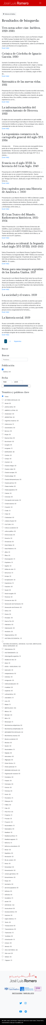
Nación (8, 746)
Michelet (8, 715)
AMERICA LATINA (11, 410)
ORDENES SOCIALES (12, 770)
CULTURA (9, 524)
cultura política (10, 531)
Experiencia (9, 583)
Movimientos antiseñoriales (14, 729)
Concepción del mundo (13, 500)
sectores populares (11, 888)
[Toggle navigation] (40, 3)
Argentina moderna (12, 421)
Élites (7, 555)
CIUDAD (8, 462)
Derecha (8, 538)
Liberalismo (9, 697)
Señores (8, 891)
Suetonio (8, 915)
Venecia (8, 946)
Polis (7, 808)
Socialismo (9, 898)
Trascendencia (10, 929)
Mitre (7, 718)
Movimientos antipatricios (13, 725)
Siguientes (17, 341)
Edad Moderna (10, 548)
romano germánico (11, 874)
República (9, 853)
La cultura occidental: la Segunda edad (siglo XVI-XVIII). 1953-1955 (23, 245)
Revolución (9, 856)
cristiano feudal (10, 521)
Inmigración (9, 680)
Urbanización (10, 939)
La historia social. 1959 (16, 317)
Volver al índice (9, 14)
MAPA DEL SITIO (29, 993)
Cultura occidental (11, 528)
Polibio (8, 805)
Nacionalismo (10, 749)
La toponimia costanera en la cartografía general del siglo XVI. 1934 (23, 137)
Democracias (10, 535)
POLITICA (9, 812)
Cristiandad (9, 517)
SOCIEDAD (9, 905)
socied (8, 901)
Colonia (8, 493)
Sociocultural (10, 908)
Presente (8, 815)
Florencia (9, 597)
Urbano (8, 943)
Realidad (8, 832)
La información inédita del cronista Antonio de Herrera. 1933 (20, 110)
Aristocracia (9, 424)
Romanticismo (10, 877)
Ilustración (9, 670)
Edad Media (9, 545)
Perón (8, 794)
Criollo (8, 510)
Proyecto (9, 822)
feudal (8, 590)
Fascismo (9, 586)
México (8, 711)
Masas (8, 704)
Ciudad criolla (10, 469)
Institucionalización (11, 684)
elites (7, 552)
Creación (9, 507)
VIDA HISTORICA (11, 950)
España (8, 566)
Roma (8, 863)
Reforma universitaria (12, 846)
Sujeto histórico (10, 919)
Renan (8, 850)
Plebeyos (9, 801)
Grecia (8, 614)
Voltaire (8, 957)
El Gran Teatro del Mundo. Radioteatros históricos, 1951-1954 (20, 217)
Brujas (8, 434)
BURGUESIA (9, 452)
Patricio (8, 787)
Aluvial (8, 403)
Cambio (8, 455)
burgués (8, 445)
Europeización (10, 580)
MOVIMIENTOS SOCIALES (14, 732)
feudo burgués (10, 593)
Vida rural (9, 953)
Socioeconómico (11, 912)
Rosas (8, 881)
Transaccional (10, 925)
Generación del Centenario (14, 604)
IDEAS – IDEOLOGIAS (13, 666)
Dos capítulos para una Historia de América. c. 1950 (22, 190)
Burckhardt (9, 441)
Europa (8, 576)
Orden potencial (10, 767)
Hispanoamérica (11, 635)
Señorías (8, 894)
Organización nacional (12, 773)
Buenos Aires (10, 438)
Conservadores (10, 503)
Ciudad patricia (10, 483)
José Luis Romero (12, 1020)
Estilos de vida (10, 569)
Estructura (9, 573)
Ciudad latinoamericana (13, 479)
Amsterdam (9, 414)
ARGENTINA (10, 417)
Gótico (8, 611)
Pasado (8, 780)
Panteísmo (9, 777)
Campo (8, 459)
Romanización (10, 870)
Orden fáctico (10, 763)
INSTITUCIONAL (17, 993)
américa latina (10, 407)
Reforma (8, 843)
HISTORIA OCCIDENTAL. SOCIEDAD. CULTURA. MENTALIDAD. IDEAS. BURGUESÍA (22, 645)
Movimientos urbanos (12, 735)
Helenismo (9, 624)
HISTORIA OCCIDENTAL (13, 638)
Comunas (9, 497)
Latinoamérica (10, 694)
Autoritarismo (10, 428)
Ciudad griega (10, 476)
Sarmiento (9, 884)
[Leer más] (5, 48)
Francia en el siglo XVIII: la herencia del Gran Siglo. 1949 (20, 165)
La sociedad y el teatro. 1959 (19, 295)
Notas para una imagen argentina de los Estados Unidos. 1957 (22, 271)
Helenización (10, 628)
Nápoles (8, 753)
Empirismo (9, 562)
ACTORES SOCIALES (12, 400)
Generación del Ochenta (13, 607)
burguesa (9, 448)
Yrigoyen (8, 960)
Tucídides (9, 936)
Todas (6, 396)
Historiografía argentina (13, 656)
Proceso (8, 818)
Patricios (8, 791)
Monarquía (9, 722)
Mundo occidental (11, 739)
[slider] (2, 385)
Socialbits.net (19, 1022)
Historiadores (10, 649)
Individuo (9, 677)
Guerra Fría (9, 621)
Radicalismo (9, 829)
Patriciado (9, 784)
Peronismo (9, 798)
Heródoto (9, 631)
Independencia (10, 673)
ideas (7, 663)
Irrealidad (9, 687)
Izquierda (9, 691)
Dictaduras (9, 541)
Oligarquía (9, 760)
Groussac (9, 618)
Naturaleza (9, 756)
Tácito (8, 922)
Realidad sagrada (11, 839)
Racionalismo (10, 825)
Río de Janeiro (10, 860)
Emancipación (10, 559)
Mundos (8, 742)
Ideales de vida (10, 660)
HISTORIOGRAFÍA (11, 653)
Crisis (7, 514)
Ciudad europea (11, 472)
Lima (7, 701)
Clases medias (10, 486)
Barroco (8, 431)
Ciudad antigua (10, 465)
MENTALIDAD (10, 708)
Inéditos (7, 372)
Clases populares (11, 490)
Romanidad (9, 867)
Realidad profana (11, 836)
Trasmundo (9, 932)
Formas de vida (10, 600)
